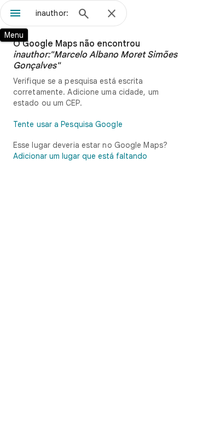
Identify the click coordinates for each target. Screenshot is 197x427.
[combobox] (52, 13)
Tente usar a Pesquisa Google (68, 124)
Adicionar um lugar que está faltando (80, 156)
